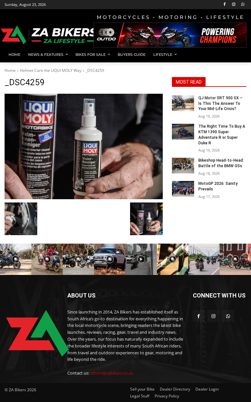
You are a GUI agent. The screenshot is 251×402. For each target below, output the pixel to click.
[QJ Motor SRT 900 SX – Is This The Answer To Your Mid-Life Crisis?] (183, 103)
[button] (238, 54)
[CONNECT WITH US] (219, 305)
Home (10, 70)
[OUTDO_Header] (169, 35)
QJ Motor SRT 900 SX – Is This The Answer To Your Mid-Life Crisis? (220, 103)
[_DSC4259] (84, 146)
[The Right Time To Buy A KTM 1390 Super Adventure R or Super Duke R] (183, 131)
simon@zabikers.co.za (111, 373)
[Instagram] (233, 4)
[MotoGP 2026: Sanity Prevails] (183, 189)
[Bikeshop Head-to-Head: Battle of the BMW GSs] (183, 165)
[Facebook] (224, 4)
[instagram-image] (15, 259)
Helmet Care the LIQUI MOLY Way (50, 70)
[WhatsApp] (242, 4)
